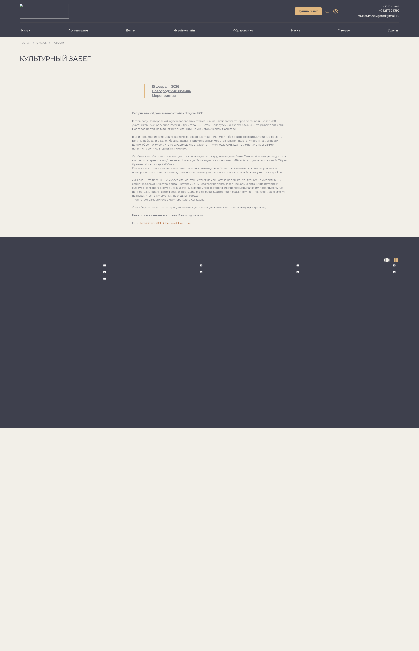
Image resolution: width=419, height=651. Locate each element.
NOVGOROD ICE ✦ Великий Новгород (165, 223)
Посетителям (78, 30)
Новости (58, 43)
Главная (25, 43)
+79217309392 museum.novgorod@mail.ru (378, 13)
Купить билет (308, 11)
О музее (344, 30)
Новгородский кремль (171, 91)
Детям (131, 30)
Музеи (25, 30)
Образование (243, 30)
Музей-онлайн (184, 30)
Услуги (393, 30)
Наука (295, 30)
